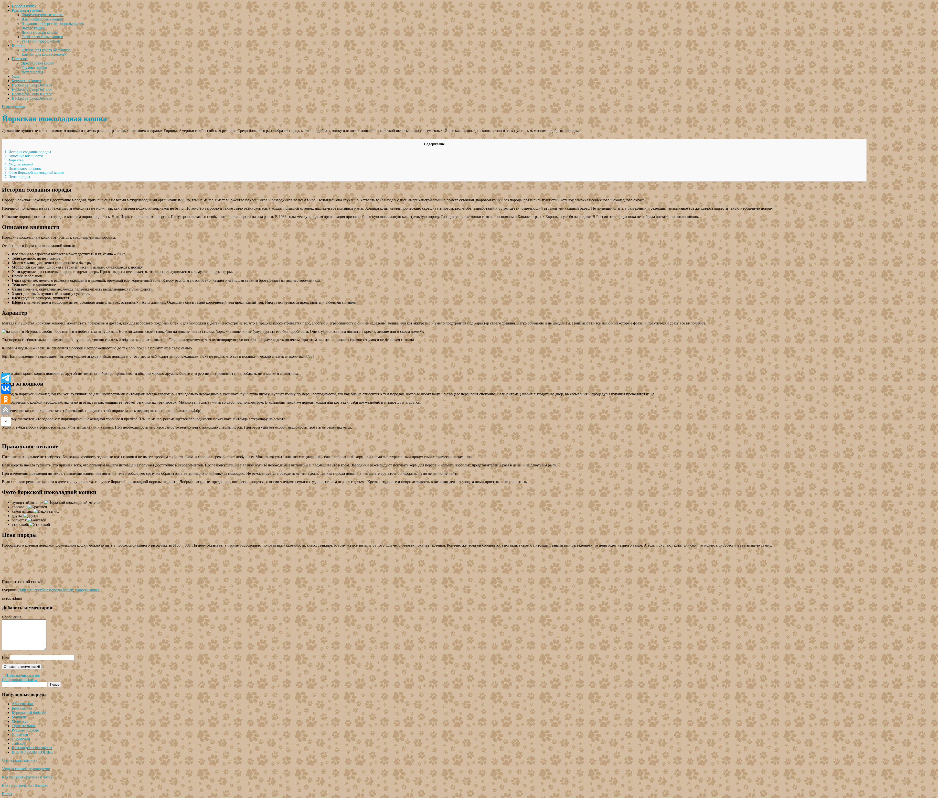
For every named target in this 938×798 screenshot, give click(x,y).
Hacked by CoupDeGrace (32, 85)
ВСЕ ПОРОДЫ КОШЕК (32, 752)
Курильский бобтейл (29, 713)
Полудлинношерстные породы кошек (52, 24)
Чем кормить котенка (19, 760)
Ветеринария (32, 72)
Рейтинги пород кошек (40, 41)
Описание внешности (24, 156)
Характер (14, 160)
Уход (16, 76)
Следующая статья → (20, 680)
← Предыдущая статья (21, 675)
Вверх (7, 794)
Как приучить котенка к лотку (27, 777)
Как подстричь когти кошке (25, 785)
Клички (18, 45)
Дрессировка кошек (37, 63)
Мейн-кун (20, 721)
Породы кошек (24, 6)
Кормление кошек (27, 81)
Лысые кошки (33, 28)
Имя (5, 657)
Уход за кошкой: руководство (26, 769)
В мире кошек (13, 107)
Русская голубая (25, 730)
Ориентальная (23, 726)
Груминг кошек (34, 67)
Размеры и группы (27, 10)
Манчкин (19, 717)
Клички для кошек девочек (43, 54)
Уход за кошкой (19, 164)
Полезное (20, 59)
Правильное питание (23, 168)
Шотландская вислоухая (32, 748)
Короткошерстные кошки (42, 15)
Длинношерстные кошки (42, 19)
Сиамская (20, 735)
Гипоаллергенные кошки (42, 37)
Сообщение (11, 617)
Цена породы (17, 177)
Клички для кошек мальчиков (46, 50)
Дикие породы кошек (39, 32)
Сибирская (21, 739)
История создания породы (28, 152)
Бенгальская (22, 708)
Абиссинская (22, 704)
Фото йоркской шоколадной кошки (34, 172)
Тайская (18, 743)
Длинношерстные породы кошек (45, 590)
